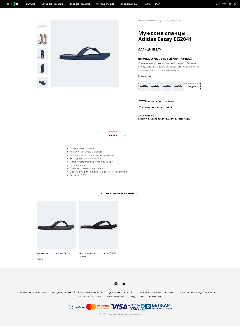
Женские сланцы (128, 4)
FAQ (133, 296)
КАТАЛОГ (30, 4)
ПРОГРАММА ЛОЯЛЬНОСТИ (91, 292)
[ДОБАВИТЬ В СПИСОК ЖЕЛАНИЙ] (56, 246)
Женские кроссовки (79, 4)
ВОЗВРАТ (170, 292)
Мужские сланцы (105, 4)
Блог (157, 4)
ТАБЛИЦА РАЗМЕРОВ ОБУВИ (33, 292)
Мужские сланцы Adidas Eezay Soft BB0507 (97, 253)
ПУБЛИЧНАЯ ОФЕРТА (116, 296)
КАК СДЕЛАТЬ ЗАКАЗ (62, 292)
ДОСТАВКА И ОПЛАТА (120, 292)
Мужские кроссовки (52, 4)
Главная (141, 21)
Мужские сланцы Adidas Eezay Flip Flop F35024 (53, 254)
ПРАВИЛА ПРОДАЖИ (90, 296)
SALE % (146, 4)
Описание (113, 135)
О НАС (142, 296)
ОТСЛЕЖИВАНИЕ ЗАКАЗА (148, 292)
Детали (126, 135)
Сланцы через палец (172, 21)
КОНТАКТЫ (155, 296)
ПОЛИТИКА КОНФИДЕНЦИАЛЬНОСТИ (198, 292)
